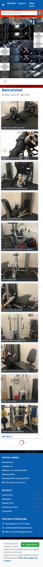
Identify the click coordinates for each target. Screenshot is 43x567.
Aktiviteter (11, 3)
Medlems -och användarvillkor (14, 470)
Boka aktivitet (7, 462)
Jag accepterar (31, 544)
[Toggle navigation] (5, 81)
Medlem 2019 (8, 503)
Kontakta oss (7, 466)
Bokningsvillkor (8, 474)
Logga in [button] (22, 3)
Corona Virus (7, 495)
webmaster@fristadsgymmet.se (18, 528)
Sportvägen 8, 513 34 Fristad (17, 524)
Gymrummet (7, 511)
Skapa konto (32, 4)
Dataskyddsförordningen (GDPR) (15, 478)
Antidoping (6, 499)
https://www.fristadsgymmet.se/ (19, 532)
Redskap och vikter (10, 507)
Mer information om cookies (13, 482)
